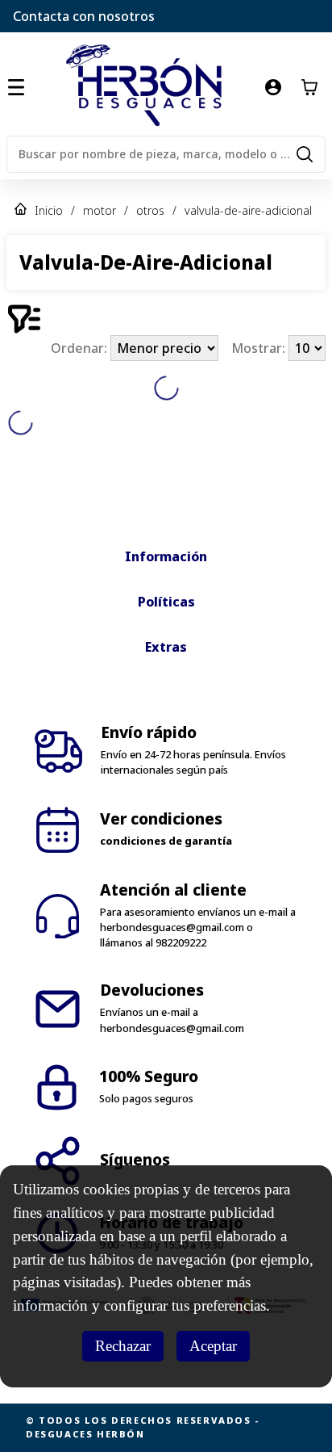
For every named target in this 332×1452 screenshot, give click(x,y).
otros (150, 210)
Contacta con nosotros (84, 16)
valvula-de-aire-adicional (248, 210)
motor (99, 210)
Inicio (49, 210)
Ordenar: (80, 348)
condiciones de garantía (166, 840)
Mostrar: (259, 348)
